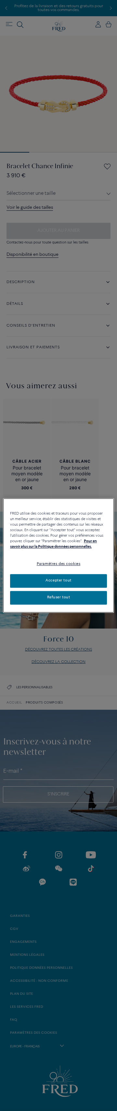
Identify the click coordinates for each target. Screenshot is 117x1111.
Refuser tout (58, 598)
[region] (58, 555)
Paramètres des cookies (59, 564)
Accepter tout (58, 581)
